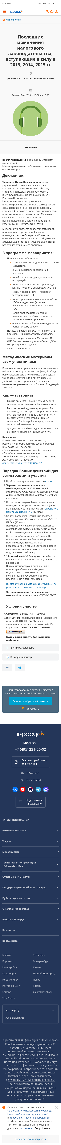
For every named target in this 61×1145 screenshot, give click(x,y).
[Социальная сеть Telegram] (38, 789)
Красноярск (9, 973)
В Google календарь (21, 657)
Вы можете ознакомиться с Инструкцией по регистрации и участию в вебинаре (31, 585)
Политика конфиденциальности (32, 1044)
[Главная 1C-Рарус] (26, 11)
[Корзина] (52, 11)
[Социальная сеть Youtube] (22, 789)
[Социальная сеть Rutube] (30, 789)
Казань (37, 967)
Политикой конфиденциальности (26, 1114)
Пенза (36, 979)
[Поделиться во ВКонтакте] (7, 667)
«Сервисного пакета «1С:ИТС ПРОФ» (32, 510)
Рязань (37, 985)
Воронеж (7, 961)
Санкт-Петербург (42, 992)
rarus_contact (33, 780)
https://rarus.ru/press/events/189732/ (22, 463)
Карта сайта (10, 940)
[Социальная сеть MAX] (46, 789)
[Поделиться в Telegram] (20, 667)
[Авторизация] (56, 12)
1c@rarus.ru (32, 708)
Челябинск (8, 998)
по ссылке (35, 1099)
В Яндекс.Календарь (22, 647)
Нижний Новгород (43, 973)
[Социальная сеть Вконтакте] (15, 789)
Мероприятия (13, 19)
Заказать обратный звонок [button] (30, 701)
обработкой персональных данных (30, 1088)
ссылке (49, 481)
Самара (6, 992)
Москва (6, 955)
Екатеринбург (41, 961)
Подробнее (41, 1128)
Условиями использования (30, 1110)
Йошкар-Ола (9, 967)
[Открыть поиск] (47, 11)
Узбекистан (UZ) (14, 1017)
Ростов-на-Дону (11, 985)
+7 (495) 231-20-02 (48, 3)
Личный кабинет (18, 819)
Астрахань (39, 955)
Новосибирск (10, 979)
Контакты (8, 930)
